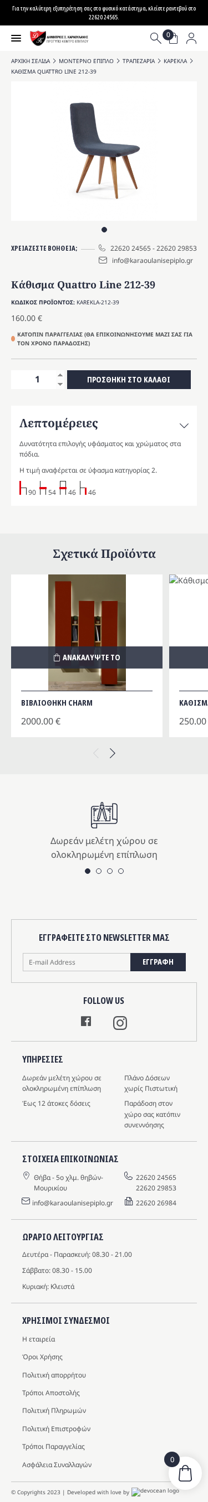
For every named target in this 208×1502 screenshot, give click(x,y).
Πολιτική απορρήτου (54, 1375)
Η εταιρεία (38, 1339)
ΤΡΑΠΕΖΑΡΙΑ (139, 61)
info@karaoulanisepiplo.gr (152, 260)
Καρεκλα (175, 61)
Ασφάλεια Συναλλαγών (57, 1464)
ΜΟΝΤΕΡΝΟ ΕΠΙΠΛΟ (86, 61)
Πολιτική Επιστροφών (56, 1428)
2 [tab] (99, 871)
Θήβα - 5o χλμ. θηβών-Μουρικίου (68, 1183)
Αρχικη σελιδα (30, 61)
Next (112, 750)
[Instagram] (120, 1027)
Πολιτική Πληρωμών (54, 1410)
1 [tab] (104, 229)
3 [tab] (110, 871)
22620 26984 (156, 1203)
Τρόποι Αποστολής (51, 1392)
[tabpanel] (104, 151)
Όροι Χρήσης (42, 1356)
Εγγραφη (158, 961)
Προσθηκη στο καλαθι (128, 379)
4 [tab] (121, 871)
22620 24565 (130, 248)
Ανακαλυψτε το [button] (91, 657)
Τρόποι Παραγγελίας (53, 1446)
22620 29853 (176, 248)
